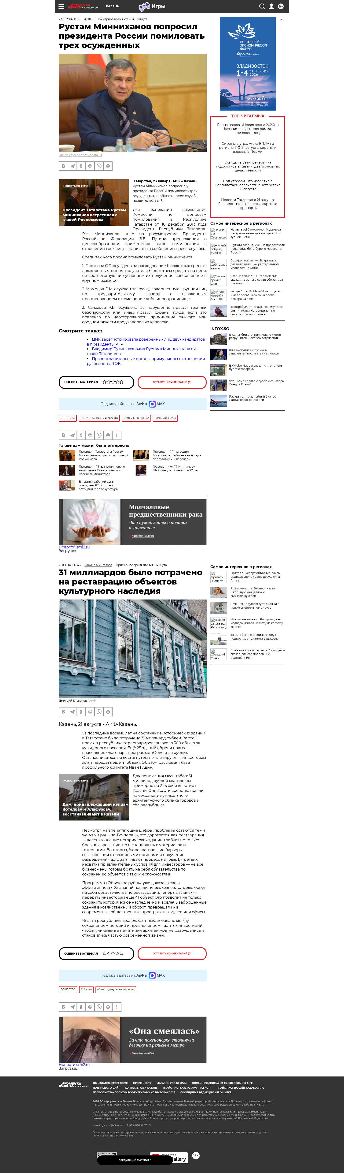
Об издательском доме (110, 1083)
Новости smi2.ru (74, 547)
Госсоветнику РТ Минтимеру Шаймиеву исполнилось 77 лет (175, 468)
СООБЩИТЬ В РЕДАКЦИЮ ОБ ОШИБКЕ (205, 1092)
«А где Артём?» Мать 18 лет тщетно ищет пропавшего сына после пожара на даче (256, 295)
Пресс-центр (142, 1083)
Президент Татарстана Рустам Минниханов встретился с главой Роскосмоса (103, 455)
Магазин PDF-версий (172, 1083)
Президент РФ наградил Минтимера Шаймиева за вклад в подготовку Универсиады (177, 455)
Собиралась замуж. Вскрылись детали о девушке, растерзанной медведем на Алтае (255, 264)
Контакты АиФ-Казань (141, 1087)
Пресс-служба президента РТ (80, 155)
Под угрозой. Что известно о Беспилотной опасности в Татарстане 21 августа (248, 185)
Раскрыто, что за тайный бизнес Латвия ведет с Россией (252, 398)
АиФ (92, 700)
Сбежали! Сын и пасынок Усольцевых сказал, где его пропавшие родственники (258, 653)
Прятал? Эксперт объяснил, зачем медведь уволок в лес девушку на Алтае (255, 576)
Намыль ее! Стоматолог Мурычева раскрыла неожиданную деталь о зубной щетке (256, 233)
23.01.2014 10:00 (70, 19)
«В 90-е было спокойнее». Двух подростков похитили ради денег (255, 636)
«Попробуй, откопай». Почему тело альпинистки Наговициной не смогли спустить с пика (256, 310)
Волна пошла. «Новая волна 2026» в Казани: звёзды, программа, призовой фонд (248, 129)
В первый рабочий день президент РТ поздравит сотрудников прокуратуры (98, 485)
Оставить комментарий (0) (172, 382)
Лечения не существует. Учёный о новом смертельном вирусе (255, 605)
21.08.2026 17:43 (70, 565)
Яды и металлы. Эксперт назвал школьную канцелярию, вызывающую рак (254, 592)
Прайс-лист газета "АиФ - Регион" (187, 1087)
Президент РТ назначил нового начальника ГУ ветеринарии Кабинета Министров (102, 470)
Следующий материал (135, 1160)
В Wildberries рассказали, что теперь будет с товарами (255, 367)
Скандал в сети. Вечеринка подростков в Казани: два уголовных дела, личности (248, 166)
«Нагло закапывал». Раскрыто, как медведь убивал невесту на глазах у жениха (257, 623)
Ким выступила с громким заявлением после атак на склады (254, 352)
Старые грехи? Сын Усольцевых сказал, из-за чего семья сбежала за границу (257, 279)
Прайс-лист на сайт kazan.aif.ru (240, 1087)
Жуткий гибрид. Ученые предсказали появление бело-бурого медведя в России (258, 248)
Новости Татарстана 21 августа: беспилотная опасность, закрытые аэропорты (247, 204)
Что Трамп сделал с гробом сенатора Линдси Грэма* (256, 383)
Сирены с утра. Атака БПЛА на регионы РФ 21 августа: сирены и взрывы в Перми (248, 148)
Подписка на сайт (106, 1087)
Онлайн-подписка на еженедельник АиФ (222, 1083)
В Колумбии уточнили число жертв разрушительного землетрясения (255, 336)
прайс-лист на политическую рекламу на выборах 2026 (134, 1092)
